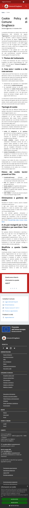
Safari (17, 220)
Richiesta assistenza (8, 475)
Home (3, 12)
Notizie (5, 413)
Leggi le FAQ (6, 473)
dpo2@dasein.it (8, 451)
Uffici (4, 359)
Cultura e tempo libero (8, 378)
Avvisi (4, 417)
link (1, 496)
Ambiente (5, 401)
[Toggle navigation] (3, 6)
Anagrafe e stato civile (8, 376)
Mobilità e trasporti (7, 387)
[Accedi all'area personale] (23, 2)
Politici (4, 364)
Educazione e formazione (9, 394)
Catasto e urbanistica (8, 385)
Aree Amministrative (8, 357)
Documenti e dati (7, 369)
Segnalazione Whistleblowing (10, 484)
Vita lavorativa (6, 380)
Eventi (4, 426)
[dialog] (14, 496)
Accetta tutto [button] (14, 499)
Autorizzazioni (6, 406)
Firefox (25, 220)
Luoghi (4, 424)
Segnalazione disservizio (9, 470)
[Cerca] (26, 6)
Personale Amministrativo (9, 366)
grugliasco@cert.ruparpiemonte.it (11, 444)
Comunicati (6, 415)
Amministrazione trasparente (10, 482)
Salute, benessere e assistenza (10, 403)
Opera (3, 221)
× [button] (27, 486)
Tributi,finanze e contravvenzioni (11, 399)
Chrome (21, 220)
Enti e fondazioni (7, 362)
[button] (14, 505)
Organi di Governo (7, 355)
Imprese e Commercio (8, 382)
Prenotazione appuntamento (10, 468)
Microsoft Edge (11, 220)
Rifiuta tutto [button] (14, 502)
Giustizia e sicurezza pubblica (10, 396)
